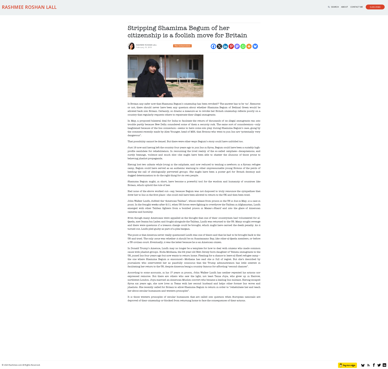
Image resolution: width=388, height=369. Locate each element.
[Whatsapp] (243, 46)
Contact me (356, 6)
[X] (219, 46)
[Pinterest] (231, 46)
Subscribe (375, 7)
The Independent (182, 46)
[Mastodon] (237, 46)
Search (335, 6)
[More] (249, 46)
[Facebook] (213, 46)
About (344, 6)
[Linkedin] (225, 46)
